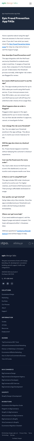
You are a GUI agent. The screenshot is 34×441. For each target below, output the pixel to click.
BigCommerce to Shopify (10, 419)
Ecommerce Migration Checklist (12, 426)
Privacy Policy (23, 433)
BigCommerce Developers (10, 380)
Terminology (5, 435)
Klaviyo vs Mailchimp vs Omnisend (12, 349)
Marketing (5, 298)
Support (4, 311)
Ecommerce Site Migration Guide (12, 405)
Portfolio (5, 301)
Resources (5, 328)
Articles (4, 325)
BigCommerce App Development (12, 387)
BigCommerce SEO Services (10, 383)
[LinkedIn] (7, 283)
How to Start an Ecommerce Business (14, 356)
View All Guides (7, 359)
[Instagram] (12, 283)
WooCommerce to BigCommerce (12, 415)
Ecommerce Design (8, 294)
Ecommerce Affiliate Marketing (12, 352)
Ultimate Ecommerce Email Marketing (14, 345)
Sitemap (12, 435)
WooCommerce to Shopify (10, 422)
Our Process (6, 304)
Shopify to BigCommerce (10, 412)
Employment (6, 332)
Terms (30, 433)
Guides (4, 322)
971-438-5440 (8, 278)
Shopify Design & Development (12, 396)
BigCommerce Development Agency (13, 377)
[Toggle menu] (30, 3)
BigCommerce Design (9, 373)
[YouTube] (3, 283)
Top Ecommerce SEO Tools (10, 342)
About (4, 308)
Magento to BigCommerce (10, 409)
